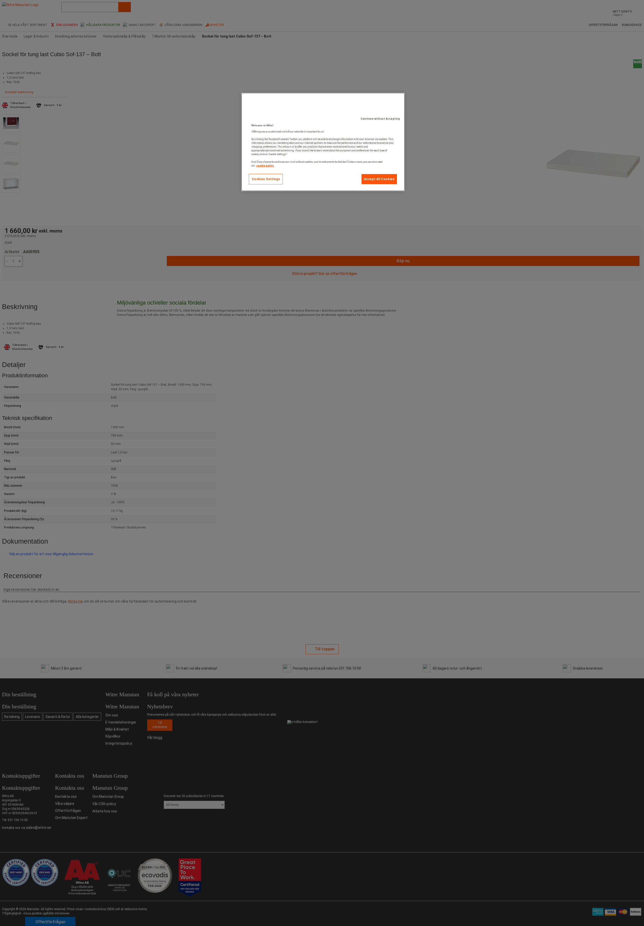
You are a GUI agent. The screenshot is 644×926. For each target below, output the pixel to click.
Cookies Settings (266, 179)
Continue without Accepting (380, 118)
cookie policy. (265, 165)
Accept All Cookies (379, 179)
